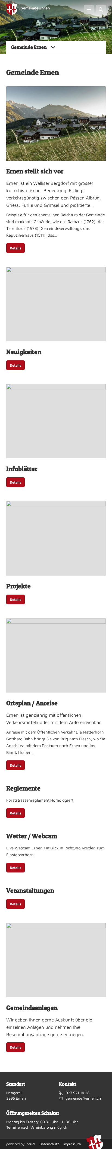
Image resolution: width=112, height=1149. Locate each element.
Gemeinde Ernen (29, 47)
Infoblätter (21, 469)
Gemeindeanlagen (32, 1008)
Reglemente (23, 788)
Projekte (18, 586)
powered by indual (20, 1144)
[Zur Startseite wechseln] (28, 9)
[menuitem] (20, 1144)
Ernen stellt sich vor (34, 171)
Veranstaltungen (30, 890)
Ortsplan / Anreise (32, 703)
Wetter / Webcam (31, 836)
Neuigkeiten (23, 352)
